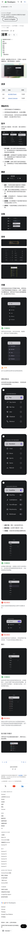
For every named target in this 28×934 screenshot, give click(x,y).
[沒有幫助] (13, 31)
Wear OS (3, 837)
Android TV (4, 845)
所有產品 (3, 917)
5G (2, 828)
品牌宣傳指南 (13, 922)
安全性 (3, 799)
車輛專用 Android (5, 842)
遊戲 (2, 816)
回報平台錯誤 (4, 889)
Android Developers (5, 25)
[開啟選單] (2, 2)
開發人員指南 (4, 875)
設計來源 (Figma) (12, 94)
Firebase (3, 912)
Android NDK (4, 883)
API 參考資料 (4, 878)
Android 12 (4, 864)
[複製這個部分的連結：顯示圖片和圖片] (13, 734)
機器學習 (3, 818)
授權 (7, 922)
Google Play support (6, 894)
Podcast (3, 809)
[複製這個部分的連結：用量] (6, 285)
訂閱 (23, 926)
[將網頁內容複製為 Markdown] (14, 35)
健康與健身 (4, 821)
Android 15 (4, 856)
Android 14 (4, 859)
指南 (8, 27)
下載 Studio (4, 880)
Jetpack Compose (12, 98)
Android (3, 794)
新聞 (2, 804)
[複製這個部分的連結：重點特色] (10, 106)
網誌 (2, 807)
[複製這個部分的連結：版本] (6, 124)
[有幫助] (11, 31)
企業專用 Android (5, 797)
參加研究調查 (4, 897)
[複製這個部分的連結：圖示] (5, 644)
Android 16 (4, 854)
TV (11, 6)
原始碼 (3, 802)
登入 (25, 2)
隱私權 (3, 826)
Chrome (3, 909)
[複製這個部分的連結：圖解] (6, 172)
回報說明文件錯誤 (5, 892)
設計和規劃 (14, 25)
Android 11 (3, 866)
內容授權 (20, 775)
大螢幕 (3, 835)
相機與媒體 (4, 823)
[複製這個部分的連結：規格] (6, 237)
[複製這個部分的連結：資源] (6, 84)
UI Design (4, 6)
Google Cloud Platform (7, 914)
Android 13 (4, 861)
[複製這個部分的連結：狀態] (6, 214)
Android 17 (4, 851)
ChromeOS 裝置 (5, 840)
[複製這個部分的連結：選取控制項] (10, 379)
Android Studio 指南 (6, 873)
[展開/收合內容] (12, 39)
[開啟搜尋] (18, 2)
